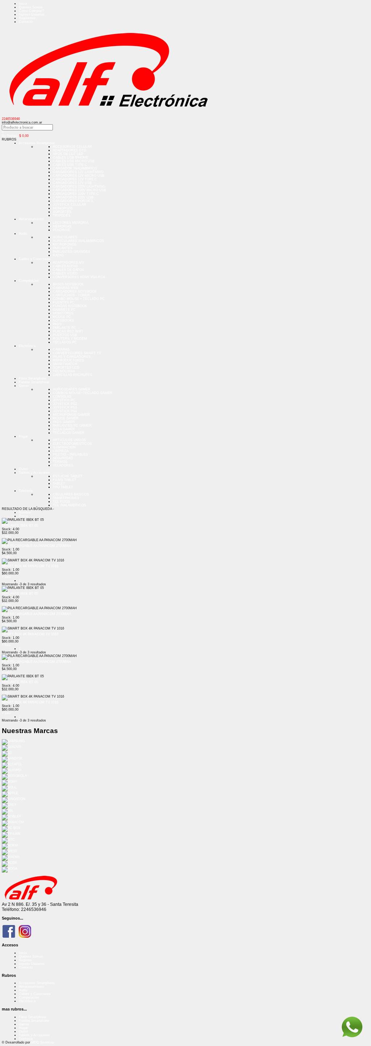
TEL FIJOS (61, 501)
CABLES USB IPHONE (70, 157)
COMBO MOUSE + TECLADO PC (79, 299)
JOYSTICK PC (64, 400)
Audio (23, 233)
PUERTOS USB (65, 335)
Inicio (23, 3)
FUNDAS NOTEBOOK (70, 306)
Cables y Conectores (35, 259)
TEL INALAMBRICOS (69, 505)
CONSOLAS (62, 396)
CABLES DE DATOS (68, 270)
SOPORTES (62, 212)
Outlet (23, 469)
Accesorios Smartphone (37, 143)
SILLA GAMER (64, 429)
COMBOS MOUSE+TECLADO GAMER (82, 393)
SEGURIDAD (63, 458)
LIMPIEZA (60, 451)
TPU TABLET (63, 487)
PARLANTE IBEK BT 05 (20, 525)
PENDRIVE (61, 230)
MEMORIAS (62, 226)
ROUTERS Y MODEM (70, 338)
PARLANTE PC (64, 328)
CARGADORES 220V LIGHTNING (79, 186)
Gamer (24, 386)
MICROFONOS (64, 244)
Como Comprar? (31, 11)
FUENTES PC (64, 302)
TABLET (59, 483)
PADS (57, 324)
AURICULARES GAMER (72, 389)
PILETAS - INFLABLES (70, 454)
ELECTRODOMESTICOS (72, 443)
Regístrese (27, 18)
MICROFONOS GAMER (71, 415)
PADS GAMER (64, 422)
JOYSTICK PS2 (65, 404)
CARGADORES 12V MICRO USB (78, 175)
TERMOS (60, 462)
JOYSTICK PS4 (65, 411)
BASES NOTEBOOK (68, 284)
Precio (23, 516)
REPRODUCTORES (68, 360)
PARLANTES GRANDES (71, 252)
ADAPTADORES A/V (68, 262)
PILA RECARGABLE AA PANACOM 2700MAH (36, 546)
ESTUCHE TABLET (68, 476)
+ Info (6, 536)
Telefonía (26, 491)
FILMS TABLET (64, 480)
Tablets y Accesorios (34, 472)
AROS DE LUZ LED (68, 154)
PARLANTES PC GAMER (72, 425)
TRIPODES (61, 215)
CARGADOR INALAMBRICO (75, 168)
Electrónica (27, 346)
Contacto (26, 22)
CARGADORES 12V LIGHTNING (78, 172)
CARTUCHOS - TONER (71, 295)
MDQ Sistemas (42, 1042)
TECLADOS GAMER (68, 433)
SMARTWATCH (65, 364)
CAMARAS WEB (65, 288)
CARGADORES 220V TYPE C (76, 194)
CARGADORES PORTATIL (73, 201)
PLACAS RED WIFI (68, 331)
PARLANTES (62, 248)
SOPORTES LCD (66, 367)
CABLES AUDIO (65, 266)
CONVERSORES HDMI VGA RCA (79, 277)
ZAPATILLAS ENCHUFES (72, 375)
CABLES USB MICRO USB (74, 161)
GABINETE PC (64, 309)
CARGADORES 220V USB (73, 197)
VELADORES (63, 465)
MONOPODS (63, 208)
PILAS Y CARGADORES (72, 357)
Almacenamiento (31, 219)
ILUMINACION (64, 447)
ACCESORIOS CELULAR (72, 146)
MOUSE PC (62, 317)
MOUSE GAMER (66, 418)
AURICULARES (65, 237)
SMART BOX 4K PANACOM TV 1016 (30, 566)
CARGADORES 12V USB (72, 183)
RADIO (58, 255)
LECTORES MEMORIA (70, 223)
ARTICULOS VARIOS (69, 440)
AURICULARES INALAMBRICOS (78, 241)
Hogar (23, 436)
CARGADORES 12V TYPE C (75, 179)
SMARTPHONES (66, 498)
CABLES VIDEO (65, 273)
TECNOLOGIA (64, 371)
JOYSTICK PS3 (65, 407)
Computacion (29, 281)
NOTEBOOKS (63, 320)
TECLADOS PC (65, 342)
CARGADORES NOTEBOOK (75, 291)
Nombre (25, 512)
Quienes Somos (31, 7)
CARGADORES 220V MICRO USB (79, 190)
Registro (25, 960)
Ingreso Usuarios (32, 14)
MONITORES (63, 313)
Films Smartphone (32, 378)
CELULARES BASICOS (71, 494)
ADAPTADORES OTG (69, 150)
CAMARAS (61, 349)
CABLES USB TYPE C (70, 165)
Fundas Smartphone (34, 382)
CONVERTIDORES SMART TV (77, 353)
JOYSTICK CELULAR (69, 204)
